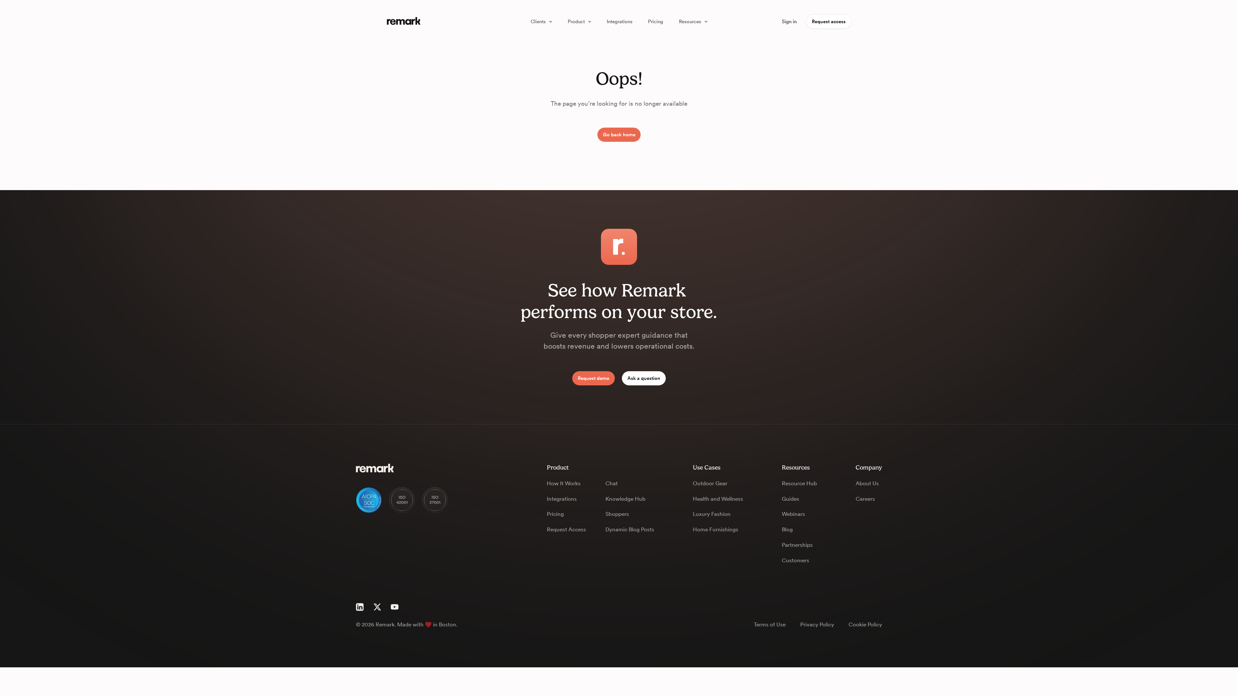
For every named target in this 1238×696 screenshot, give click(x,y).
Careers (865, 499)
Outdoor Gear (710, 483)
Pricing (555, 514)
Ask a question (643, 378)
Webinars (793, 514)
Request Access (566, 529)
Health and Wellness (718, 499)
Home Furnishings (715, 529)
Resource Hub (799, 483)
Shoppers (617, 514)
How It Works (564, 483)
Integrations (562, 499)
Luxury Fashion (712, 514)
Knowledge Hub (625, 499)
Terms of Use (770, 624)
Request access (829, 21)
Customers (795, 560)
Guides (790, 499)
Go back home (619, 135)
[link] (541, 22)
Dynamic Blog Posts (629, 529)
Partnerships (797, 545)
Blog (787, 529)
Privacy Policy (817, 624)
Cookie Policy (865, 624)
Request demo (593, 378)
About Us (867, 483)
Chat (611, 483)
